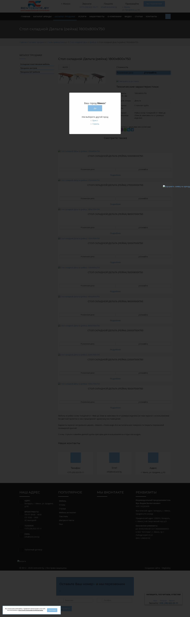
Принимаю (52, 610)
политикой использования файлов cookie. (30, 610)
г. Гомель (95, 124)
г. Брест (94, 120)
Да (95, 108)
